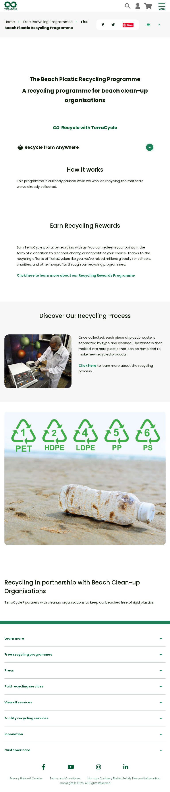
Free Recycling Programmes (47, 21)
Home (9, 21)
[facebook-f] (43, 767)
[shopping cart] (148, 6)
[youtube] (71, 767)
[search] (127, 6)
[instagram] (98, 767)
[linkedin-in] (125, 767)
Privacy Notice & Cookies (26, 778)
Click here (87, 365)
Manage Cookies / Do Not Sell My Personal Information (123, 778)
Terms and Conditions (65, 778)
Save (130, 25)
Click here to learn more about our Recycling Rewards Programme (76, 275)
